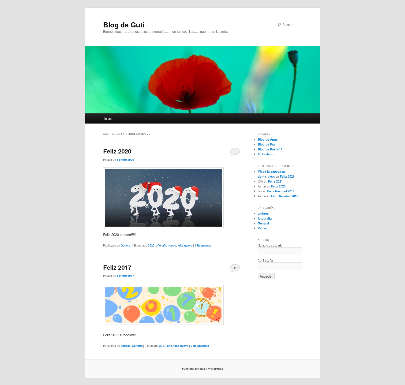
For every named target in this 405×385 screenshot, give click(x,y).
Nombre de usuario (270, 245)
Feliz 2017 (117, 267)
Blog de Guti (123, 24)
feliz (180, 245)
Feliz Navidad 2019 (280, 191)
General (126, 245)
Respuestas (200, 346)
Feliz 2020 (117, 151)
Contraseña (265, 260)
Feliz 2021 (287, 176)
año (158, 245)
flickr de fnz (266, 154)
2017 (162, 346)
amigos (126, 346)
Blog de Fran (267, 144)
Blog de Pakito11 (270, 149)
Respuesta (203, 245)
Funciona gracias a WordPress (202, 368)
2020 (151, 245)
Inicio (108, 118)
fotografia (265, 218)
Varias (262, 228)
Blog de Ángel (268, 139)
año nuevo (169, 245)
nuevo (188, 245)
